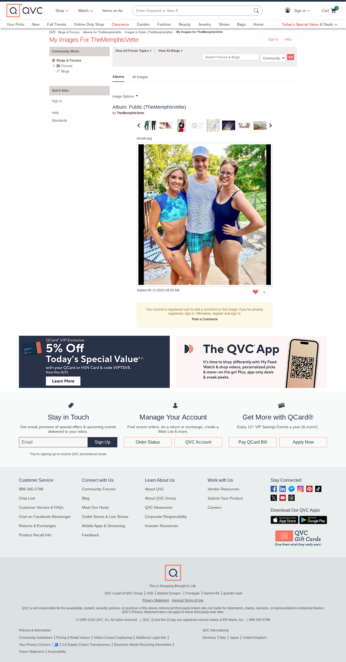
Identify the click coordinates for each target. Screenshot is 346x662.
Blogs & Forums (68, 32)
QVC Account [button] (198, 442)
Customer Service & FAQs (41, 507)
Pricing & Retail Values (73, 638)
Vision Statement (31, 652)
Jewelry (204, 24)
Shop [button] (59, 10)
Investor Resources (161, 526)
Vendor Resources (223, 489)
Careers (214, 507)
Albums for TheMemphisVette (102, 32)
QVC (52, 31)
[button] (288, 10)
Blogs (65, 71)
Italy (223, 638)
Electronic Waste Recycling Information (142, 645)
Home (258, 24)
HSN (150, 593)
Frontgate (193, 593)
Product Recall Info (35, 535)
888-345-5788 (31, 489)
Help (288, 39)
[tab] (150, 124)
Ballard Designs (169, 593)
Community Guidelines (35, 638)
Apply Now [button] (303, 442)
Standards (59, 120)
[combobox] (191, 11)
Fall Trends (56, 24)
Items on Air (112, 10)
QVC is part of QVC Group (124, 593)
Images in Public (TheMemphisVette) (149, 32)
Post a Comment (205, 319)
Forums (66, 65)
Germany (209, 638)
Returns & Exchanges (37, 526)
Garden (143, 24)
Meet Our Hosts (95, 507)
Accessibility (57, 652)
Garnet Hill (211, 593)
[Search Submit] (257, 10)
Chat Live (27, 498)
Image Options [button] (123, 96)
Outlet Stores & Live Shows (105, 516)
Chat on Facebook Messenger (45, 516)
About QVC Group (160, 498)
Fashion (164, 24)
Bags (241, 24)
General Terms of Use (188, 600)
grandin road (232, 593)
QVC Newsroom (158, 507)
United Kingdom (255, 638)
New (35, 24)
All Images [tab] (140, 76)
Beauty (185, 24)
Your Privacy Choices (34, 645)
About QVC (154, 489)
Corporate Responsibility (166, 516)
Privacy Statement (155, 600)
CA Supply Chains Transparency (86, 645)
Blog (85, 498)
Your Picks (15, 24)
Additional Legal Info (151, 638)
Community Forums (99, 489)
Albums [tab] (118, 76)
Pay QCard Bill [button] (252, 442)
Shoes (224, 24)
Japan (234, 638)
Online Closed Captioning (113, 638)
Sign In (273, 39)
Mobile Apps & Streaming (103, 526)
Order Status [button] (148, 442)
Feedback (90, 535)
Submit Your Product (225, 498)
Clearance (120, 24)
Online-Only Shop (89, 24)
